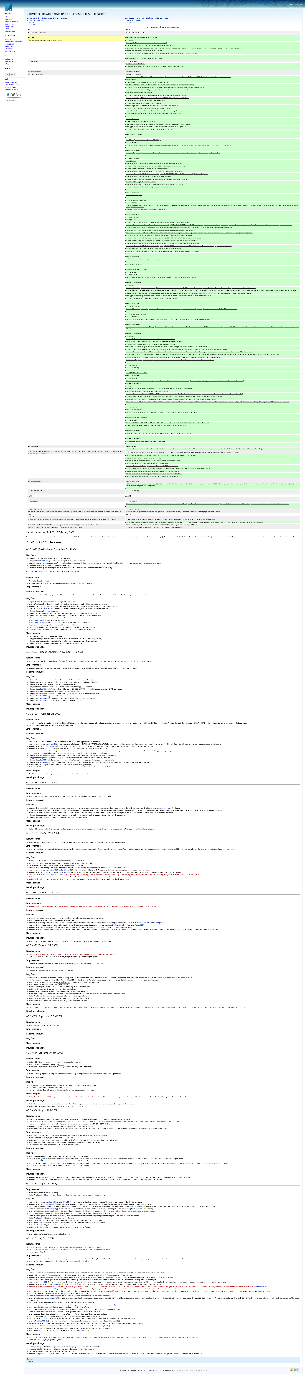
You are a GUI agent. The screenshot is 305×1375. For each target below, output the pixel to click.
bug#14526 (42, 1225)
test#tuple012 (144, 923)
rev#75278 (77, 753)
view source (61, 18)
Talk (33, 20)
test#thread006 (50, 1211)
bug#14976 (44, 696)
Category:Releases (292, 537)
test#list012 (47, 874)
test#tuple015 (48, 609)
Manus (29, 20)
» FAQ (7, 29)
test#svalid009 (170, 978)
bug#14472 (111, 1305)
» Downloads (9, 26)
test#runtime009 (51, 1298)
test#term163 (50, 751)
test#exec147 (118, 868)
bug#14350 (42, 1227)
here (244, 537)
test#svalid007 (157, 978)
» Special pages (10, 87)
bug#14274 (84, 1330)
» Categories (9, 24)
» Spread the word (11, 21)
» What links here (11, 82)
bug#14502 (44, 698)
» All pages (9, 59)
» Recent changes (11, 61)
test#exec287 (50, 744)
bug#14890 (44, 760)
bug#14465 (46, 1307)
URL (209, 537)
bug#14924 (44, 755)
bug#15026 (49, 629)
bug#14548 (43, 1158)
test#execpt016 (137, 1206)
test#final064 (57, 929)
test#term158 (71, 1284)
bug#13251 (42, 1222)
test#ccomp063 (165, 808)
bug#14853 (44, 758)
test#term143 (63, 872)
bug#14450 (60, 1309)
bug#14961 (44, 693)
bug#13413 (223, 1163)
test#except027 (44, 1309)
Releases (32, 1361)
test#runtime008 (51, 1296)
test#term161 (78, 872)
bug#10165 (105, 1326)
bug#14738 (37, 1087)
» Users (7, 64)
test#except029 (58, 1216)
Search (7, 68)
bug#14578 (43, 1216)
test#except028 (112, 1321)
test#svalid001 (144, 978)
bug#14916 (44, 762)
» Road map (9, 49)
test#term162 (67, 870)
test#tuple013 (159, 923)
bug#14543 (43, 1321)
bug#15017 (44, 615)
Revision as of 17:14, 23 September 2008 (41, 18)
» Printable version (11, 90)
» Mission (8, 19)
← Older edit (31, 24)
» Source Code (10, 39)
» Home (8, 17)
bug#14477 (60, 1312)
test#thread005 (50, 1209)
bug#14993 (42, 700)
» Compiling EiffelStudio (13, 42)
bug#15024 (39, 622)
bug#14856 (44, 929)
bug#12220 (42, 1328)
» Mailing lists (10, 31)
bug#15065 (44, 561)
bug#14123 (42, 1195)
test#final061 (50, 1202)
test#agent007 (51, 872)
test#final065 (103, 868)
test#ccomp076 (51, 1289)
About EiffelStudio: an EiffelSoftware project (195, 1370)
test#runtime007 (259, 1286)
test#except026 (44, 1312)
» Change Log (10, 46)
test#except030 (50, 1213)
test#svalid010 (186, 978)
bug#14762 (37, 1085)
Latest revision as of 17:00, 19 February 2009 (141, 18)
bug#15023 (39, 620)
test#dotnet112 (51, 870)
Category (30, 1359)
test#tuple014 (122, 925)
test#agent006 (137, 925)
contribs (40, 20)
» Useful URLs (10, 51)
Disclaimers (180, 1370)
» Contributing (10, 44)
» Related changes (11, 85)
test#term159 (50, 927)
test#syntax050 (51, 746)
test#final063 (65, 1202)
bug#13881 (44, 1282)
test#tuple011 (109, 925)
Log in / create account (296, 4)
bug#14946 (44, 689)
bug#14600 (42, 1218)
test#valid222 (50, 1277)
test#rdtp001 (56, 1284)
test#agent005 (51, 748)
